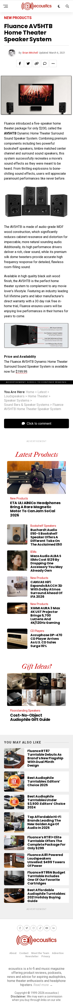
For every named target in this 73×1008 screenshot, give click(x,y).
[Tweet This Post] (28, 63)
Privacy (45, 956)
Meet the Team (40, 953)
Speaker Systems (16, 400)
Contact (23, 953)
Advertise (58, 953)
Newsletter (32, 956)
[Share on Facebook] (20, 63)
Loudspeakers (14, 396)
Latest (42, 392)
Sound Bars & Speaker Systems (26, 404)
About (12, 953)
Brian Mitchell (30, 52)
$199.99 (21, 371)
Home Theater (38, 396)
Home (30, 392)
